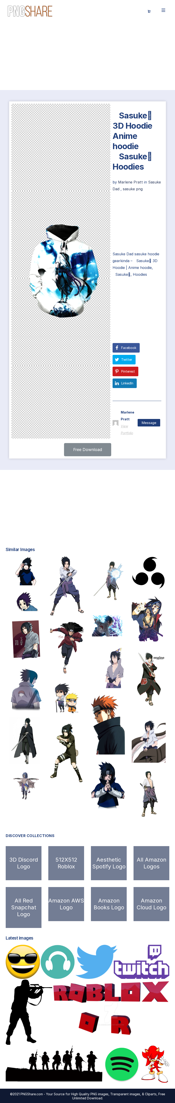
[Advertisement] (87, 56)
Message (149, 423)
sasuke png (133, 189)
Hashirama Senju (68, 669)
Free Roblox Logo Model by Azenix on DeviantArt (102, 1040)
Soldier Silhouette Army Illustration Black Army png (60, 1078)
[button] (87, 449)
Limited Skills (146, 584)
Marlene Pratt (131, 182)
